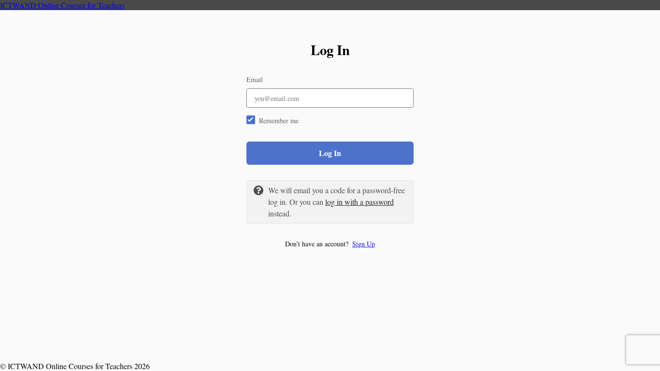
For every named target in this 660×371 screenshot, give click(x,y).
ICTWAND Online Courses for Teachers (62, 5)
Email (254, 79)
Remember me (279, 120)
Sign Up (363, 243)
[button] (330, 243)
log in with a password (359, 202)
